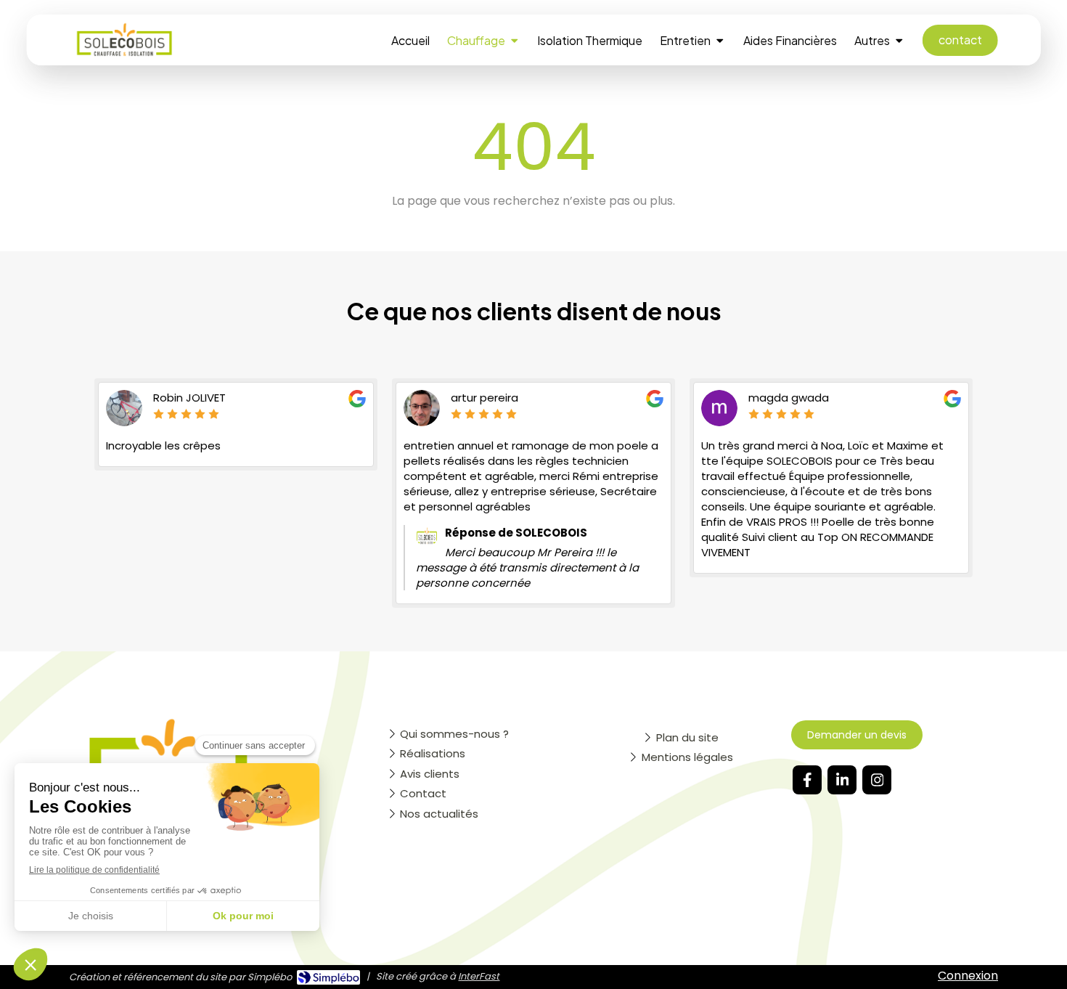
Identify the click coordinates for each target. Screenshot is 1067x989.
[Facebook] (807, 779)
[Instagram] (876, 779)
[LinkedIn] (842, 779)
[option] (236, 424)
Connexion (968, 975)
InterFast (478, 976)
